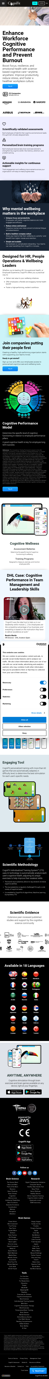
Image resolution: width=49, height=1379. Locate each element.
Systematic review (35, 1200)
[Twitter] (19, 1173)
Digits (36, 1230)
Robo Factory (12, 1235)
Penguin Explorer (36, 1228)
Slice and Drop (36, 1257)
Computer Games (35, 1184)
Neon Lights (12, 1242)
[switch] (43, 689)
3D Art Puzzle (12, 1268)
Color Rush (12, 1266)
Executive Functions (12, 1205)
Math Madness (12, 1253)
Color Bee (36, 1233)
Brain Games (24, 1312)
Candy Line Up (36, 1224)
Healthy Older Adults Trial (35, 1187)
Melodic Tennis (12, 1257)
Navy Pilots (35, 1189)
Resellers (24, 1292)
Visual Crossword (12, 1246)
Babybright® (24, 1290)
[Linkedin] (34, 1173)
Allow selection (24, 726)
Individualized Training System (24, 1301)
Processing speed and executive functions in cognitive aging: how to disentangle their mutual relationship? (22, 466)
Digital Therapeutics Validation (35, 1182)
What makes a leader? (15, 475)
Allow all (24, 720)
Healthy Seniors (35, 1193)
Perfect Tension (36, 1255)
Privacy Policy (24, 1358)
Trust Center (24, 1370)
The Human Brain (12, 1182)
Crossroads (36, 1237)
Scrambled (12, 1259)
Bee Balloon (36, 1235)
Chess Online (12, 1221)
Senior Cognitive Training (35, 1196)
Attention (12, 1214)
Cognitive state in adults (35, 1198)
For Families (24, 1276)
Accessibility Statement (37, 1366)
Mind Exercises (24, 1308)
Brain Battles (24, 1326)
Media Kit (24, 1362)
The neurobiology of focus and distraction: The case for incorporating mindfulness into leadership (24, 456)
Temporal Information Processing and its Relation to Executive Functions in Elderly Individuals (22, 469)
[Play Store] (33, 1091)
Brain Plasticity (12, 1191)
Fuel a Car (36, 1246)
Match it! (12, 1248)
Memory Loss (12, 1198)
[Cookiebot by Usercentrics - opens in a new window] (36, 644)
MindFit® (24, 1287)
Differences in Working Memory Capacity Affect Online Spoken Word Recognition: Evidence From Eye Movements (24, 478)
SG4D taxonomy (35, 1202)
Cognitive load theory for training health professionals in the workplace (21, 461)
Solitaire (12, 1233)
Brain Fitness (12, 1193)
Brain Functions (13, 1202)
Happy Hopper (36, 1221)
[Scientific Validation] (24, 957)
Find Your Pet (12, 1262)
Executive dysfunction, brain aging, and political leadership (18, 459)
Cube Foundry (36, 1239)
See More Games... (36, 1268)
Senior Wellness (35, 1191)
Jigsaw (36, 1244)
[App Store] (14, 1091)
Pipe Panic (12, 1228)
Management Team (35, 1358)
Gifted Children (24, 1323)
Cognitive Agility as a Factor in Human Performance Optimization (29, 458)
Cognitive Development (24, 1296)
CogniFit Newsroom (14, 1362)
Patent (24, 1285)
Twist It (36, 1259)
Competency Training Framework (29, 451)
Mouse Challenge (36, 1253)
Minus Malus (36, 1251)
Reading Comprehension (24, 1321)
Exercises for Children (24, 1294)
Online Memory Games (24, 1317)
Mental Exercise (24, 1314)
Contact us (21, 1366)
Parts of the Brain (12, 1187)
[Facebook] (14, 1173)
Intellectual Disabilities (12, 1200)
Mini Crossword (12, 1224)
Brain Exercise (24, 1299)
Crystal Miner (12, 1230)
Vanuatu (6, 1375)
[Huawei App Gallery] (25, 1159)
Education (24, 1283)
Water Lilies (36, 1262)
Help (27, 1366)
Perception (12, 1211)
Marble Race (13, 1255)
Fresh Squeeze (36, 1242)
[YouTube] (24, 1173)
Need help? (39, 1371)
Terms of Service (13, 1358)
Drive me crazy (12, 1244)
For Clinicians (24, 1278)
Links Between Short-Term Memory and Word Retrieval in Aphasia (28, 480)
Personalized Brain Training (24, 1310)
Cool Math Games (24, 1319)
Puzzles (36, 1226)
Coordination (12, 1207)
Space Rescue (12, 1251)
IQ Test (24, 1328)
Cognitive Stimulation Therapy (24, 1306)
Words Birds (36, 1266)
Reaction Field (35, 1264)
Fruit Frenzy (12, 1226)
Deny (24, 733)
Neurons (12, 1189)
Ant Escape (12, 1237)
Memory (12, 1209)
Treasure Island (13, 1239)
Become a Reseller (10, 1366)
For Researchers (24, 1281)
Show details (36, 713)
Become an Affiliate (35, 1362)
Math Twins (36, 1248)
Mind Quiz (24, 1303)
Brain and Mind (12, 1184)
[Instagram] (29, 1173)
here (32, 455)
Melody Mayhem (12, 1264)
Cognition (12, 1196)
